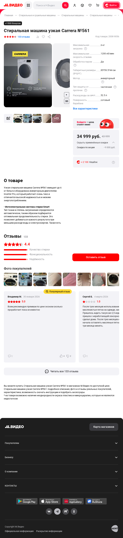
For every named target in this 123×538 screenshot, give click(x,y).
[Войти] (74, 5)
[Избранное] (90, 5)
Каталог (28, 5)
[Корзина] (98, 5)
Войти (113, 5)
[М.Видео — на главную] (13, 5)
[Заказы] (82, 5)
